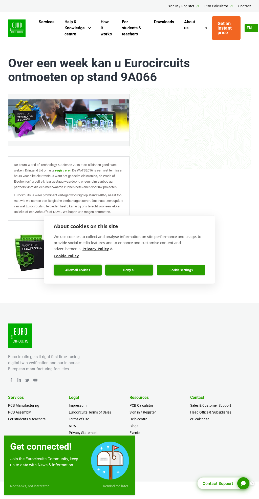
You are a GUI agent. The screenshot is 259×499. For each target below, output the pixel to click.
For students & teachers (131, 27)
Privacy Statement (83, 433)
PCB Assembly (19, 412)
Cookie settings (181, 270)
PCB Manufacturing (23, 405)
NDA (72, 426)
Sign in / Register (143, 412)
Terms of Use (79, 419)
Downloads (164, 21)
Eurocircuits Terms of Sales (90, 412)
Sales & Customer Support (210, 405)
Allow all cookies (77, 270)
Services (46, 21)
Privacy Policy (95, 248)
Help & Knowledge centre (74, 27)
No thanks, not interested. (30, 486)
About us (189, 24)
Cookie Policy (66, 255)
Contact (244, 6)
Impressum (78, 405)
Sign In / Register (181, 6)
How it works (106, 27)
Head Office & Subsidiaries (210, 412)
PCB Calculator (216, 6)
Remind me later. (116, 486)
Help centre (138, 419)
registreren (63, 170)
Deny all (129, 270)
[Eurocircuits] (17, 28)
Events (135, 433)
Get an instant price (225, 28)
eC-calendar (199, 419)
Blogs (134, 426)
